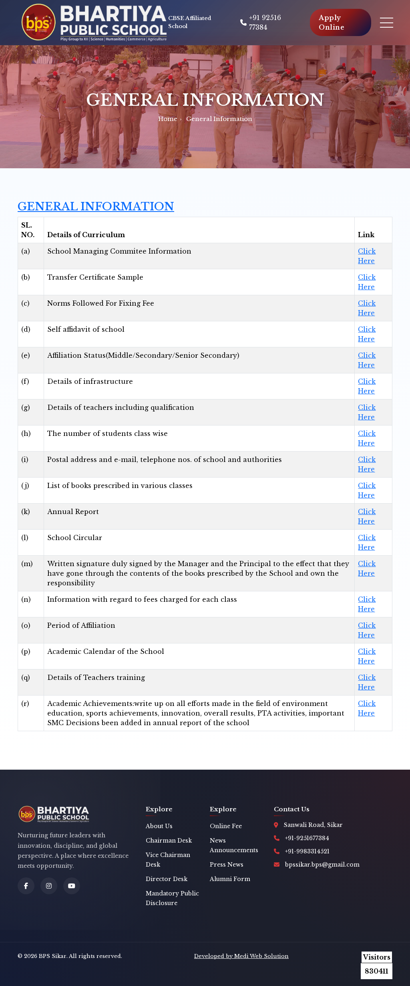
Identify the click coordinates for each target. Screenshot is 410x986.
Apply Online (331, 22)
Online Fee (226, 826)
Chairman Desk (169, 840)
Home (167, 119)
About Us (159, 826)
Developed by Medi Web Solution (241, 956)
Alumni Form (230, 879)
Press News (226, 864)
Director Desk (166, 879)
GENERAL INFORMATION (96, 206)
